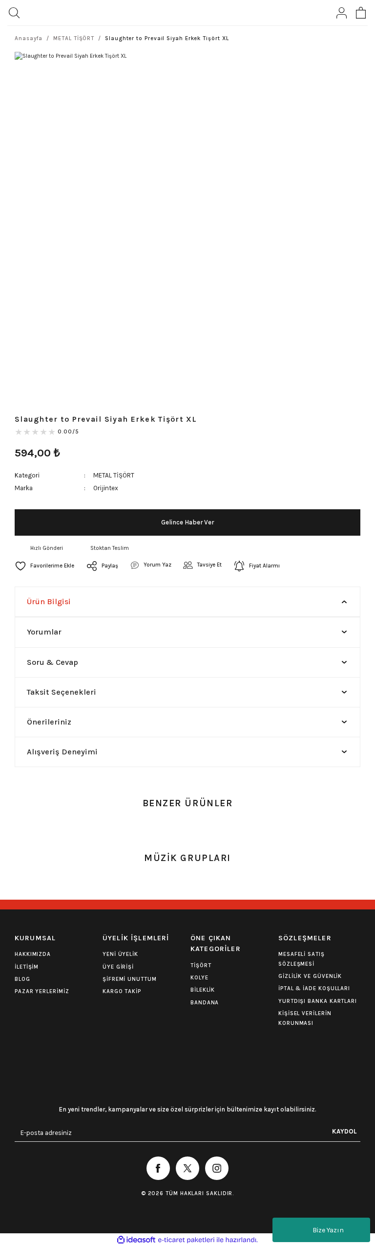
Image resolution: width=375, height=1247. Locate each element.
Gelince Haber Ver (187, 522)
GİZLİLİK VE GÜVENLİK (310, 976)
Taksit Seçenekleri (61, 692)
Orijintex (105, 488)
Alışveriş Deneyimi (62, 751)
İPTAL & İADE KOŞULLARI (314, 988)
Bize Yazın (328, 1230)
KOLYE (199, 978)
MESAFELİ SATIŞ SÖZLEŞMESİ (301, 959)
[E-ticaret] (186, 1240)
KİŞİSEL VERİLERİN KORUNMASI (305, 1018)
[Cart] (361, 13)
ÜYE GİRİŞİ (118, 967)
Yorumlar (44, 631)
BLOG (22, 979)
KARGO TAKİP (122, 991)
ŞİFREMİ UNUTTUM (130, 979)
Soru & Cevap (52, 662)
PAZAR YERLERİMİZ (42, 991)
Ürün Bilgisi (49, 601)
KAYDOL (344, 1131)
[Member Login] (341, 13)
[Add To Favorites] (44, 566)
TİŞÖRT (200, 965)
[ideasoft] (136, 1240)
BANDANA (204, 1002)
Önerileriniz (49, 721)
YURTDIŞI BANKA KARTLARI (317, 1001)
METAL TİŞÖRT (113, 475)
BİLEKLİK (202, 990)
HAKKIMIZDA (33, 954)
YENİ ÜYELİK (120, 954)
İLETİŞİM (27, 967)
